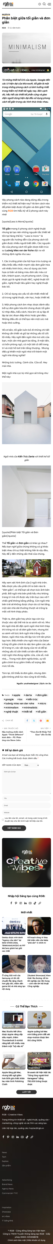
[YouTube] (30, 903)
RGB (4, 28)
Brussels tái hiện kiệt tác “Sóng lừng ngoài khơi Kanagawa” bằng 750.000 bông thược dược (39, 1078)
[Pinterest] (40, 720)
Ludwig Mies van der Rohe (19, 703)
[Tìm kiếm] (44, 4)
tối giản (42, 711)
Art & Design (34, 1064)
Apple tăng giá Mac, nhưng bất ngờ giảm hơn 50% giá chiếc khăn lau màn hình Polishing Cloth (13, 1078)
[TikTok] (35, 903)
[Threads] (39, 903)
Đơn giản (42, 695)
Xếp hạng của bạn (11, 765)
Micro (43, 703)
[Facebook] (27, 720)
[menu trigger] (49, 4)
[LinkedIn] (25, 903)
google (9, 699)
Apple (17, 695)
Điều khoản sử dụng (36, 1240)
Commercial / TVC (37, 1027)
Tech (17, 1027)
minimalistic (30, 707)
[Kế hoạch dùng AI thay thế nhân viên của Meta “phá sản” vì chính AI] (39, 926)
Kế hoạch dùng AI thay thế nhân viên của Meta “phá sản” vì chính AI (37, 940)
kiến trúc (33, 699)
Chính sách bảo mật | (17, 1240)
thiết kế (27, 711)
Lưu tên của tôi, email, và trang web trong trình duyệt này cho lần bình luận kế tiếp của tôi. (26, 819)
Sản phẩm (8, 1027)
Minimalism (11, 707)
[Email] (47, 720)
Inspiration (34, 1068)
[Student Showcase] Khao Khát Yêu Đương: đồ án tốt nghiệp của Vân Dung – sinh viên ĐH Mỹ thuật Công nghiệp (39, 980)
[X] (34, 720)
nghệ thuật (11, 711)
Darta (29, 695)
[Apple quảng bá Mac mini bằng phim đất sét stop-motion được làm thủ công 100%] (39, 1020)
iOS (20, 699)
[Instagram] (20, 903)
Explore (6, 14)
